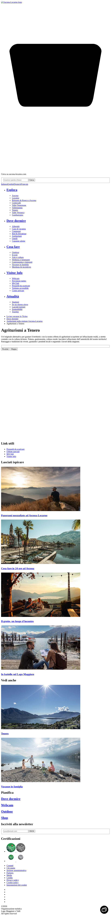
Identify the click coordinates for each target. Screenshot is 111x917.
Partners (9, 873)
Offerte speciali (12, 451)
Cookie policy (12, 882)
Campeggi (16, 231)
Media (9, 875)
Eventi (14, 255)
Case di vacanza (19, 229)
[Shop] (55, 169)
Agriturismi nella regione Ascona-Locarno (24, 321)
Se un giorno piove (20, 304)
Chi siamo (10, 868)
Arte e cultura (18, 257)
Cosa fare (13, 246)
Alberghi (15, 226)
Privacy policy (12, 880)
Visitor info (11, 456)
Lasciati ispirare (18, 307)
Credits (9, 878)
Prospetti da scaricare (21, 286)
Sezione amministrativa (16, 870)
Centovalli (16, 203)
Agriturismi (17, 236)
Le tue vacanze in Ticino (16, 316)
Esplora (11, 190)
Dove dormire (16, 220)
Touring (15, 312)
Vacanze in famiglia (20, 264)
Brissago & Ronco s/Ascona (24, 200)
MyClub (15, 283)
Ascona (15, 195)
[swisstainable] (15, 851)
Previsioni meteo (19, 281)
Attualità (12, 296)
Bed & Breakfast (19, 234)
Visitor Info (14, 272)
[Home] (11, 2)
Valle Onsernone (19, 205)
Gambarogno (17, 215)
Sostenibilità (17, 309)
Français (24, 184)
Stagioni (15, 302)
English (10, 184)
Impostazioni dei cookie (16, 885)
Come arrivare (18, 290)
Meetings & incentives (21, 267)
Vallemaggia (17, 208)
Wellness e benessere (21, 260)
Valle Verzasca (18, 212)
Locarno (15, 198)
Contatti (9, 865)
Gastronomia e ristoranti (22, 262)
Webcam (15, 278)
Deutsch (17, 184)
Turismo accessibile (20, 288)
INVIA (31, 831)
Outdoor (15, 252)
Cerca (31, 180)
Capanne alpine (18, 241)
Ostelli (14, 238)
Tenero (15, 210)
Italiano (4, 184)
